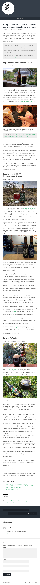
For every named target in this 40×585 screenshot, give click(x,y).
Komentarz (5, 547)
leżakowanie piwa (15, 500)
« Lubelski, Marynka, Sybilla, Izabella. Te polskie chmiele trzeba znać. (16, 509)
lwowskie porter (28, 500)
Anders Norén (31, 582)
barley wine (18, 327)
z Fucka (14, 311)
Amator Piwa (9, 527)
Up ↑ (36, 582)
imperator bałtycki (8, 500)
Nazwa (4, 559)
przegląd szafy (32, 501)
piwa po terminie (10, 501)
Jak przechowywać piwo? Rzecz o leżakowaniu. (20, 57)
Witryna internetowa (8, 568)
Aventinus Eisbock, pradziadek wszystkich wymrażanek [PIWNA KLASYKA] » (22, 513)
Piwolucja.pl (8, 582)
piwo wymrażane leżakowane (25, 501)
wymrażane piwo (12, 502)
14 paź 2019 (5, 29)
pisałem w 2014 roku (12, 369)
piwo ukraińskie (16, 501)
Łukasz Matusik (12, 29)
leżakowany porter (21, 500)
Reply (8, 533)
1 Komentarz (20, 29)
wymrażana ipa (5, 502)
